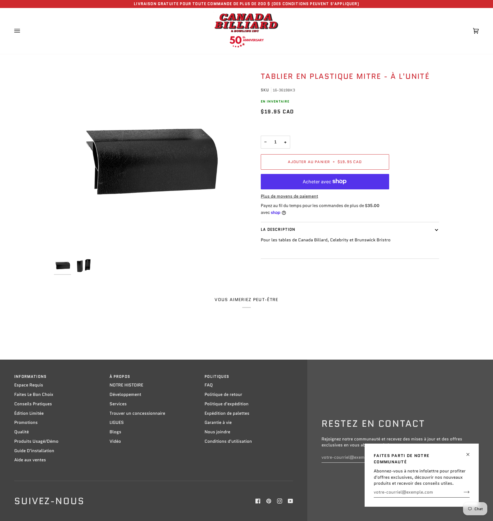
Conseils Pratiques (33, 404)
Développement (125, 394)
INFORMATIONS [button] (30, 376)
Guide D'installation (34, 451)
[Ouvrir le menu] (22, 31)
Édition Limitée (29, 413)
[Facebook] (257, 501)
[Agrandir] (150, 157)
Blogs (115, 432)
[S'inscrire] (462, 492)
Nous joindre (217, 432)
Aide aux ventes (30, 460)
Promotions (26, 422)
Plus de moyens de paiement (289, 196)
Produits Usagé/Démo (36, 441)
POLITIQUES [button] (217, 376)
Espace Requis (28, 385)
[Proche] (470, 452)
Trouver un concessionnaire (137, 413)
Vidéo (115, 441)
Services (118, 404)
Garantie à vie (218, 422)
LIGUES (117, 422)
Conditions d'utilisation (228, 441)
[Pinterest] (268, 501)
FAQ (209, 385)
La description (278, 229)
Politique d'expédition (226, 404)
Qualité (21, 432)
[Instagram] (279, 501)
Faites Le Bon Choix (33, 394)
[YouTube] (290, 501)
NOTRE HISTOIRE (126, 385)
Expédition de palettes (227, 413)
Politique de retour (223, 394)
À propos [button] (120, 376)
